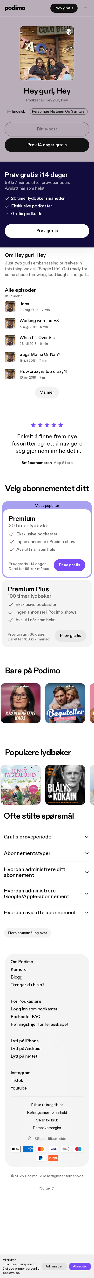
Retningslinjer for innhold (47, 1112)
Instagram (20, 1073)
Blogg (16, 977)
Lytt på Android (25, 1048)
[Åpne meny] (85, 8)
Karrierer (19, 969)
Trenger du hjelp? (28, 985)
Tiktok (17, 1080)
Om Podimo (22, 962)
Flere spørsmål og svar (27, 933)
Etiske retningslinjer (47, 1104)
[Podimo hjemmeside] (15, 8)
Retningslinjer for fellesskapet (39, 1024)
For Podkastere (26, 1001)
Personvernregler (47, 1128)
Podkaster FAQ (25, 1017)
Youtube (19, 1088)
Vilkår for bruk (47, 1120)
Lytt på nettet (24, 1056)
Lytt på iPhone (25, 1041)
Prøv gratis (64, 8)
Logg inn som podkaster (34, 1009)
